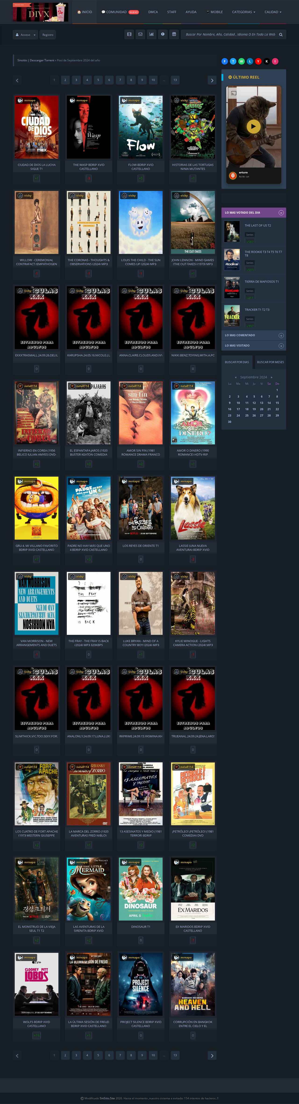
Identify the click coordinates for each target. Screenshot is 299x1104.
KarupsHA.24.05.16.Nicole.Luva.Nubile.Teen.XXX (88, 355)
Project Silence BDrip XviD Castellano (140, 1023)
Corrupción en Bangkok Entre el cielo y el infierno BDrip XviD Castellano (192, 1023)
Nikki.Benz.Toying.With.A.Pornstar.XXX (192, 355)
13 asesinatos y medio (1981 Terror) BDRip (141, 833)
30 (229, 422)
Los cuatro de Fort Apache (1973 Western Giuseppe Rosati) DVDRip (36, 833)
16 (229, 409)
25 (247, 415)
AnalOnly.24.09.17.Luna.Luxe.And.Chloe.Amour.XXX (88, 736)
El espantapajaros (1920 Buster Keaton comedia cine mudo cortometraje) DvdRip (88, 452)
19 (254, 409)
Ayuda (191, 12)
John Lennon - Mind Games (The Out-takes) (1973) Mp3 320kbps (193, 261)
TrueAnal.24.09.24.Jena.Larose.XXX (192, 736)
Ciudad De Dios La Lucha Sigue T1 (37, 166)
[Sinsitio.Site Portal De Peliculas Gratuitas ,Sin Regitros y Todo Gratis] (40, 12)
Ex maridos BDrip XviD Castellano (193, 928)
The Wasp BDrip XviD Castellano (88, 166)
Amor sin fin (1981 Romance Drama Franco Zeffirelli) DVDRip (140, 452)
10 (153, 80)
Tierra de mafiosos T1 (262, 281)
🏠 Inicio (84, 12)
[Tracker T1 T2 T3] (232, 316)
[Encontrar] (281, 34)
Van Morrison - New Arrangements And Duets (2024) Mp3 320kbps (36, 642)
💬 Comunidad (119, 12)
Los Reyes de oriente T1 (141, 546)
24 (238, 415)
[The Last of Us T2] (232, 231)
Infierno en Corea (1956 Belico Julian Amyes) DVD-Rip (36, 452)
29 (277, 415)
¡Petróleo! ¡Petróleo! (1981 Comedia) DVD (193, 833)
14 (269, 403)
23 (229, 415)
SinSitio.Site (107, 1098)
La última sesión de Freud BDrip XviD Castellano (88, 1023)
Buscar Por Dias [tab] (237, 362)
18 (247, 409)
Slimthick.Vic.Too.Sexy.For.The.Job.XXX (36, 736)
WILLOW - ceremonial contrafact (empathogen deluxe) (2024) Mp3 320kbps (36, 261)
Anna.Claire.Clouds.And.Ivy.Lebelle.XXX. (140, 355)
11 (247, 403)
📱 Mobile (214, 12)
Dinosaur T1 (140, 927)
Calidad (271, 12)
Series (249, 234)
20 (261, 409)
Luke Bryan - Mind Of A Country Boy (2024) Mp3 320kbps (141, 642)
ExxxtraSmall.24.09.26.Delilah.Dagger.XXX (36, 355)
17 (238, 409)
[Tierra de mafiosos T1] (232, 288)
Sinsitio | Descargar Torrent (36, 60)
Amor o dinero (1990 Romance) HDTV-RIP (193, 452)
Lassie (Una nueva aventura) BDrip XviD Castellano (192, 547)
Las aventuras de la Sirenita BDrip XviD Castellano (88, 928)
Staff (171, 12)
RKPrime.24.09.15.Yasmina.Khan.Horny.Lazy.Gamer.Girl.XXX (140, 736)
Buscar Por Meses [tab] (270, 362)
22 (277, 409)
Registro (48, 35)
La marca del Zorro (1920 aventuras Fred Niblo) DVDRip (88, 833)
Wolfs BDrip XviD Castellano (36, 1023)
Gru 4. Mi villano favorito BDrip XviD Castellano (37, 547)
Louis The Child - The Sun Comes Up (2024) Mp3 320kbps (140, 261)
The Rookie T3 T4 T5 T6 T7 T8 (263, 253)
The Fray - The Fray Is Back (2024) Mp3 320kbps (88, 642)
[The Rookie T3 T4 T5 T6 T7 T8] (232, 260)
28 (269, 415)
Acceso (25, 35)
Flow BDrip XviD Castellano (140, 166)
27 (261, 415)
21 (269, 409)
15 (277, 403)
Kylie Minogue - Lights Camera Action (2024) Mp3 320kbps (193, 642)
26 (254, 415)
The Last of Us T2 (258, 225)
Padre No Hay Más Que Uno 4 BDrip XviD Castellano (89, 547)
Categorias (242, 12)
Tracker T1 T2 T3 (257, 309)
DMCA (153, 12)
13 (175, 80)
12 (254, 403)
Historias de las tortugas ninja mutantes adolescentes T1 (193, 166)
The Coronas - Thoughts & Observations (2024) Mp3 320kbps (89, 261)
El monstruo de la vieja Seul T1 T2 (36, 928)
